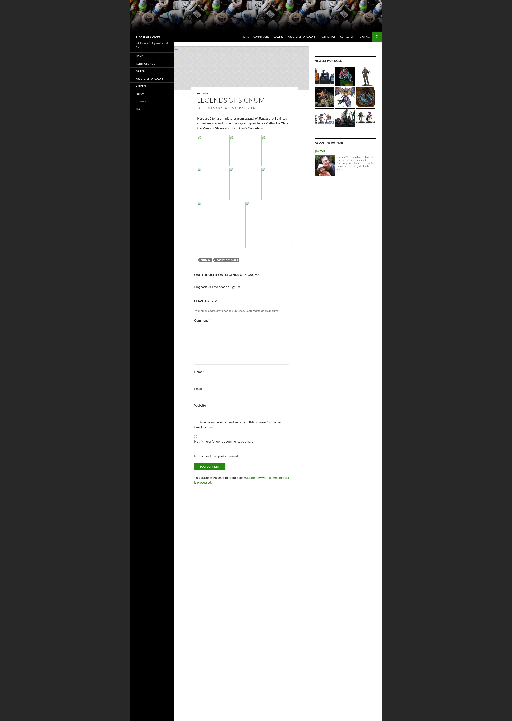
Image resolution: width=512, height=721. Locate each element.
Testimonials (327, 36)
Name (199, 372)
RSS (138, 109)
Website (200, 405)
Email (199, 388)
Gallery (278, 36)
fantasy (205, 260)
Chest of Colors (148, 37)
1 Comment (249, 107)
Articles (141, 86)
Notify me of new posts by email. (216, 456)
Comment (202, 320)
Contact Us (347, 36)
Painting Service (145, 63)
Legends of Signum (227, 260)
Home (245, 36)
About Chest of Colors (301, 36)
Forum (140, 94)
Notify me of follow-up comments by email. (223, 441)
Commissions (261, 36)
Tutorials (364, 36)
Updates (202, 93)
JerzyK (231, 107)
